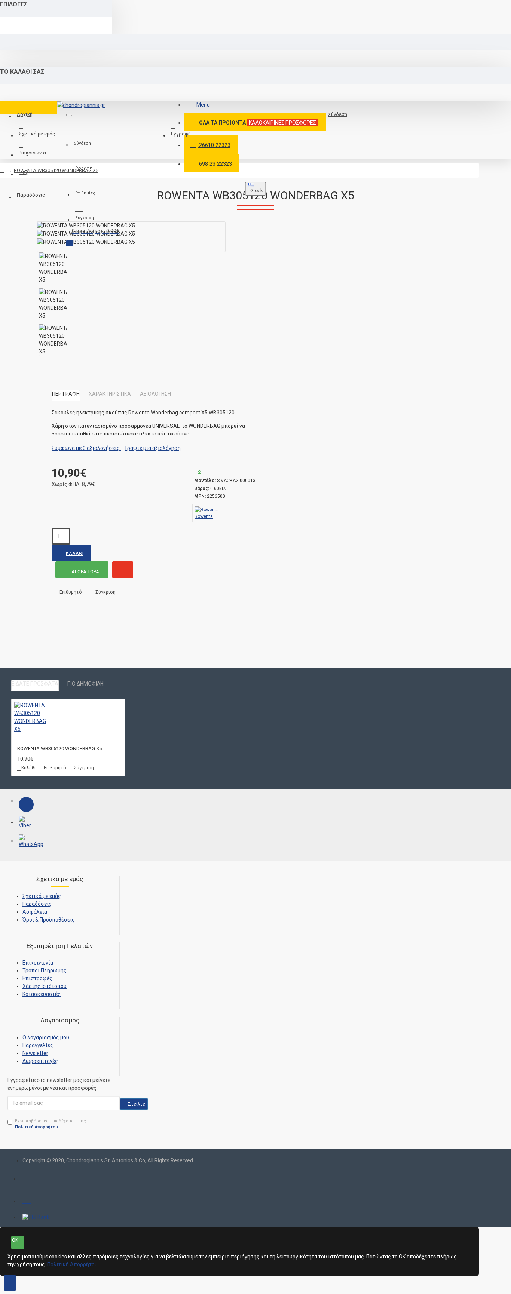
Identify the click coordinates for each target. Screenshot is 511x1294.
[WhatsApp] (26, 841)
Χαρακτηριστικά (110, 394)
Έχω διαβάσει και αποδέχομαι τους (50, 1124)
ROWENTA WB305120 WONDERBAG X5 (56, 170)
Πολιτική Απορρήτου (72, 1264)
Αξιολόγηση (155, 394)
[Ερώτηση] (122, 569)
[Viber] (26, 823)
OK (15, 1240)
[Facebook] (26, 804)
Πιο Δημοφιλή (85, 684)
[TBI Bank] (35, 1217)
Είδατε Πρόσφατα (35, 684)
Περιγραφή (66, 394)
